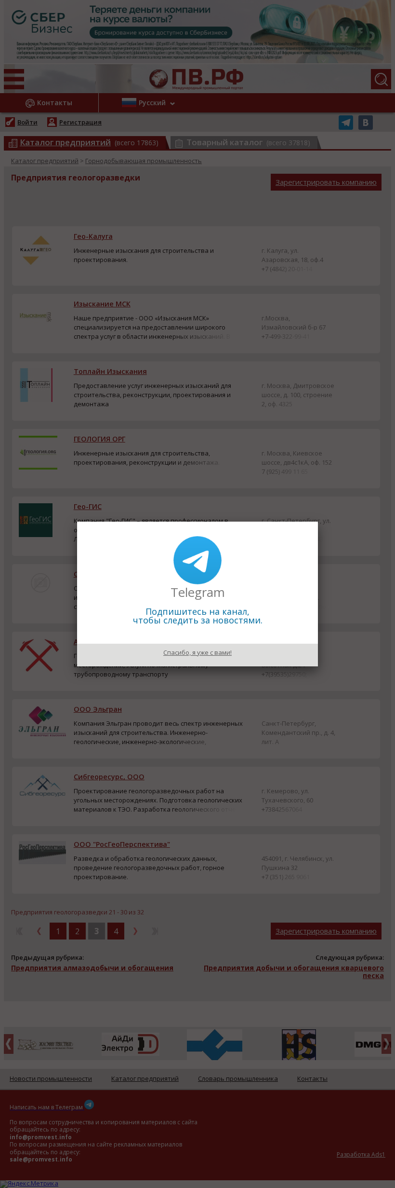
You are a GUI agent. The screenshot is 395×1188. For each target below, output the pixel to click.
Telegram (198, 592)
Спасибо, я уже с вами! (197, 652)
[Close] (318, 521)
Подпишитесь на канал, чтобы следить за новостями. (198, 616)
